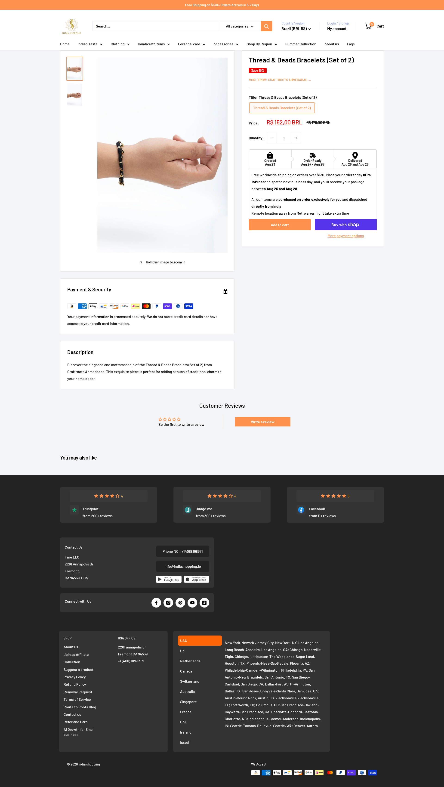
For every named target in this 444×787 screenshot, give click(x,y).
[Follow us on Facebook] (156, 603)
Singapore (188, 701)
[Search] (266, 26)
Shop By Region (259, 44)
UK (182, 650)
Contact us (72, 714)
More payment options (346, 235)
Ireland (185, 732)
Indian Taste (88, 44)
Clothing (118, 44)
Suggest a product (78, 669)
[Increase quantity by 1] (296, 138)
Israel (184, 742)
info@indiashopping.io (183, 566)
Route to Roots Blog (80, 707)
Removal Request (78, 692)
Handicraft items (151, 44)
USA (183, 640)
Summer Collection (300, 44)
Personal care (189, 44)
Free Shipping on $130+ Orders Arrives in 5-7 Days (222, 5)
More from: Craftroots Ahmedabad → (280, 80)
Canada (186, 671)
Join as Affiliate (76, 654)
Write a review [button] (262, 422)
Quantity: (256, 138)
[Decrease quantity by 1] (272, 138)
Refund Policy (75, 684)
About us (331, 44)
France (185, 712)
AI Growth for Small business (79, 732)
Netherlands (190, 661)
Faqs (351, 44)
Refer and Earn (76, 721)
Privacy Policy (75, 677)
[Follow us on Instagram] (168, 603)
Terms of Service (77, 699)
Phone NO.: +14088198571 (183, 551)
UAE (183, 722)
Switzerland (189, 681)
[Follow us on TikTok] (204, 603)
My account (336, 28)
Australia (187, 691)
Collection (72, 662)
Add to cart (280, 224)
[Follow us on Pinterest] (180, 603)
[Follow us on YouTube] (192, 603)
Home (65, 44)
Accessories (223, 44)
